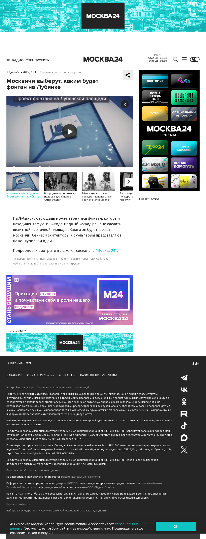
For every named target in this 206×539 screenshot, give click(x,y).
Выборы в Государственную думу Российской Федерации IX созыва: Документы (56, 511)
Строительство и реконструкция (60, 72)
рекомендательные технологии (81, 477)
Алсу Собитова (99, 258)
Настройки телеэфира (20, 388)
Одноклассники (184, 402)
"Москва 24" (106, 250)
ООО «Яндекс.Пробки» (101, 487)
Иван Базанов (48, 258)
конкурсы (19, 258)
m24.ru (17, 394)
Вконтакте (184, 390)
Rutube (184, 414)
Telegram (184, 377)
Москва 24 (103, 59)
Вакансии (14, 375)
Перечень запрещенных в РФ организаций (63, 388)
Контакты (66, 375)
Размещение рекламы (98, 375)
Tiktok (184, 426)
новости (64, 258)
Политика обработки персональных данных (33, 470)
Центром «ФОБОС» (66, 483)
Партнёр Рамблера (18, 504)
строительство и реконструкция (60, 263)
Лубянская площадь (25, 263)
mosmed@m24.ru (33, 454)
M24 (28, 363)
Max (184, 438)
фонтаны (32, 258)
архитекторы (79, 258)
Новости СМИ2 (16, 331)
